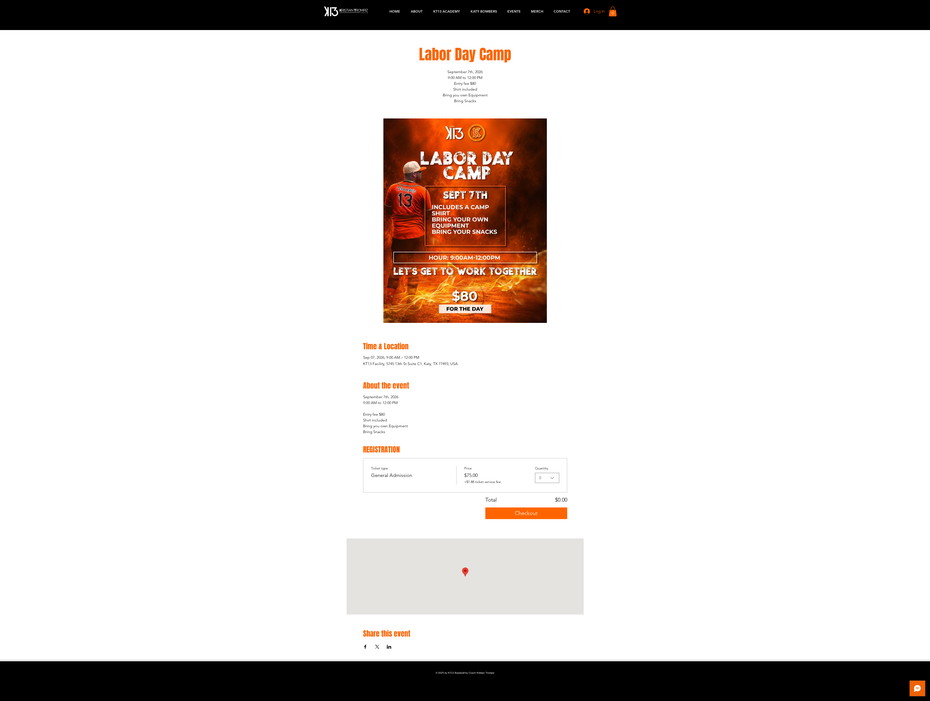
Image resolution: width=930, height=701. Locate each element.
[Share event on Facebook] (365, 647)
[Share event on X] (377, 647)
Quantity (541, 468)
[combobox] (547, 478)
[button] (613, 11)
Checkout (526, 513)
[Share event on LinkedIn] (389, 647)
